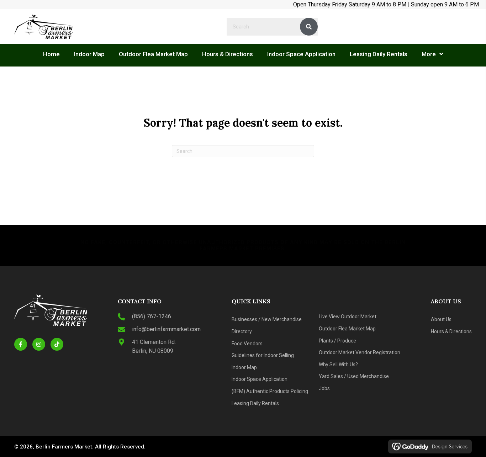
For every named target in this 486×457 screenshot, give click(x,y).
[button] (20, 344)
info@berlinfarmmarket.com (166, 329)
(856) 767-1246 (151, 316)
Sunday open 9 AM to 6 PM (445, 4)
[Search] (309, 27)
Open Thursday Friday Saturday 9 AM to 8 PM (349, 4)
